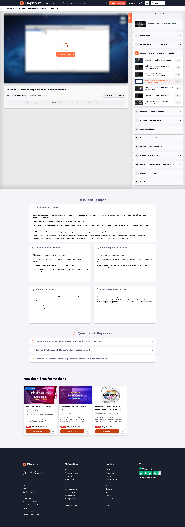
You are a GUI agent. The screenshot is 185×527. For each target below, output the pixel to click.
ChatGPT (109, 505)
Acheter (39, 431)
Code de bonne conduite (32, 511)
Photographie (69, 499)
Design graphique (71, 473)
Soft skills (67, 502)
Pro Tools (109, 499)
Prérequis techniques (31, 515)
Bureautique (69, 479)
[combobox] (84, 3)
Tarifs (140, 3)
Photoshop (110, 473)
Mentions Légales (30, 502)
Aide (24, 482)
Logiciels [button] (111, 464)
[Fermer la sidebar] (130, 18)
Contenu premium (66, 54)
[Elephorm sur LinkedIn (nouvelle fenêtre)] (42, 473)
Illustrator (109, 489)
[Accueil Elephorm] (32, 464)
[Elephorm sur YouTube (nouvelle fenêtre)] (36, 473)
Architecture (69, 476)
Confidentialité (28, 492)
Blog (25, 508)
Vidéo (66, 486)
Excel (108, 483)
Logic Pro (109, 495)
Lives (131, 3)
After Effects (110, 492)
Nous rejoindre (28, 498)
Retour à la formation (17, 95)
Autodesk (109, 476)
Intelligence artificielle (72, 492)
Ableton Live (110, 486)
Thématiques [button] (72, 464)
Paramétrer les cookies (31, 505)
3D (65, 483)
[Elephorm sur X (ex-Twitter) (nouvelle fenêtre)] (31, 473)
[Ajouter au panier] (52, 431)
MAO (66, 470)
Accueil (12, 8)
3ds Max (109, 502)
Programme (159, 13)
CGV (24, 489)
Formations (22, 8)
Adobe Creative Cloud (114, 479)
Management (69, 495)
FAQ (24, 486)
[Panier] (147, 3)
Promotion (117, 3)
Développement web (72, 489)
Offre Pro (26, 495)
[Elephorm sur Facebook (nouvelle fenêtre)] (25, 473)
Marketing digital (70, 505)
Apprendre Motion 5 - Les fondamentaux (43, 8)
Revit (108, 470)
